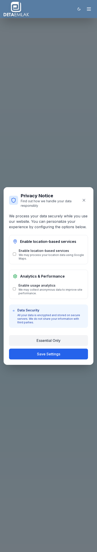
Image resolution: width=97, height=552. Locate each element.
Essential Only (48, 340)
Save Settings (48, 354)
